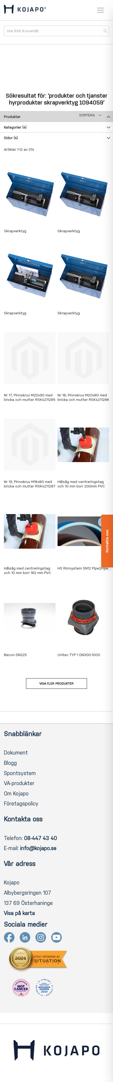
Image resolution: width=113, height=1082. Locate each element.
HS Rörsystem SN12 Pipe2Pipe (83, 568)
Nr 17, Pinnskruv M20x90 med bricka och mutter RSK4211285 (29, 397)
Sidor (11, 138)
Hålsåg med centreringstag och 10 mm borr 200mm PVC (81, 484)
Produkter (12, 117)
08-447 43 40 (40, 838)
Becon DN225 (15, 655)
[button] (90, 115)
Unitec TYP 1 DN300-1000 (79, 655)
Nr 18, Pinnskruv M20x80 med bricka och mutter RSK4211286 (83, 397)
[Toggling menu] (100, 10)
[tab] (56, 116)
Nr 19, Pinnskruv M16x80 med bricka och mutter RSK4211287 (29, 484)
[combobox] (56, 31)
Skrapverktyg (15, 231)
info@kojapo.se (38, 848)
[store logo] (25, 10)
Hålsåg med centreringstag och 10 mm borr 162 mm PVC (27, 570)
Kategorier (15, 127)
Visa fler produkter (56, 683)
